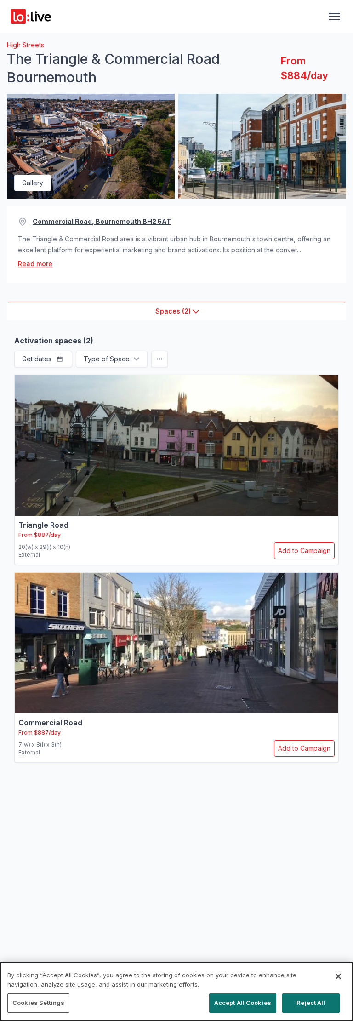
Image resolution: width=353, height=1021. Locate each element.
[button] (43, 359)
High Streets (25, 45)
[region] (176, 991)
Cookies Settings (38, 1002)
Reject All (310, 1002)
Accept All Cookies (242, 1002)
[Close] (338, 976)
